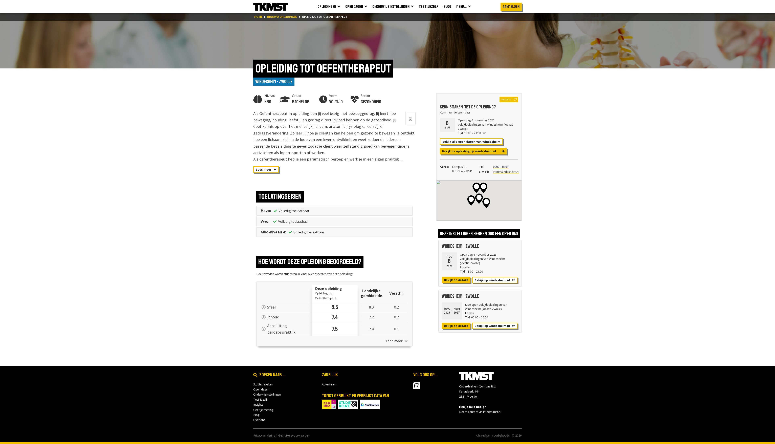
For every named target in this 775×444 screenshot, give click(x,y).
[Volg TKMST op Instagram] (416, 388)
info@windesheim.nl (506, 172)
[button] (479, 198)
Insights (258, 404)
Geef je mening (263, 410)
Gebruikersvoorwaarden (294, 435)
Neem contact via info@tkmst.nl (480, 412)
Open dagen (261, 389)
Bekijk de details (456, 280)
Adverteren (329, 384)
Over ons (259, 420)
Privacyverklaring (264, 435)
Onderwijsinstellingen (267, 394)
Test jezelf (260, 399)
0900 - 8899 (501, 167)
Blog (256, 415)
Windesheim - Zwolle (273, 82)
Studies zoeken (263, 384)
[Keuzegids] (370, 404)
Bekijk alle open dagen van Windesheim (471, 142)
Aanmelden (511, 6)
